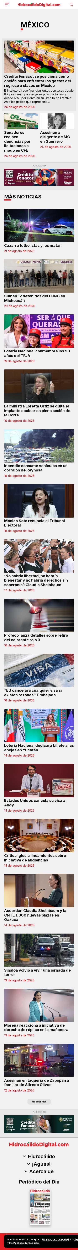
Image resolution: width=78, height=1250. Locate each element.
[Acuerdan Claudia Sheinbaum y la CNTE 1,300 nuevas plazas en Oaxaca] (39, 890)
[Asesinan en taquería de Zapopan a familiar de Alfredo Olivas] (39, 1060)
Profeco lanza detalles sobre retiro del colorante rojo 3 (36, 637)
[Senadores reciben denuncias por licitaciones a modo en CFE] (21, 121)
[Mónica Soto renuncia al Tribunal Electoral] (39, 501)
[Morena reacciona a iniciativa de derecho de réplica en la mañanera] (39, 1005)
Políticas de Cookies (26, 1242)
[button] (8, 4)
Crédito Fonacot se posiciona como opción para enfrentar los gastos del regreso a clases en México (37, 80)
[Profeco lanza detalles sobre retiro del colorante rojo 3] (39, 615)
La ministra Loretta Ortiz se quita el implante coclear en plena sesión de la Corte (37, 410)
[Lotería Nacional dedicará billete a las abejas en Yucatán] (39, 725)
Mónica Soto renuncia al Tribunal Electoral (34, 523)
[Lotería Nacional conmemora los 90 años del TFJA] (39, 331)
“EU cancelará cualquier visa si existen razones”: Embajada (33, 692)
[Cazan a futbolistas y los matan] (39, 225)
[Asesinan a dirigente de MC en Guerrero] (57, 121)
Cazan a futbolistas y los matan (33, 245)
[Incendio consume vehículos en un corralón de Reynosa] (39, 446)
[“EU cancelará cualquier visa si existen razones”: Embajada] (39, 670)
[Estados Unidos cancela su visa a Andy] (39, 780)
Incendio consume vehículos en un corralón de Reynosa (36, 468)
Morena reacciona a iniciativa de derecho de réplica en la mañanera (36, 1027)
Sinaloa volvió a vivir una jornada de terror (37, 972)
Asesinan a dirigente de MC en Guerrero (55, 137)
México (35, 25)
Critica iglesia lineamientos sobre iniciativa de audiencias (35, 857)
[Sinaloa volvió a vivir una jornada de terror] (39, 950)
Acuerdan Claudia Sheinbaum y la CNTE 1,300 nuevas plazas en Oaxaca (35, 915)
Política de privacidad (55, 1239)
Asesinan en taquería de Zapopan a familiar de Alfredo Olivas (36, 1082)
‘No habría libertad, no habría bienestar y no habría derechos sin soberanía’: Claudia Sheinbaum (36, 580)
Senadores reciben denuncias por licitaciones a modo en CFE (17, 141)
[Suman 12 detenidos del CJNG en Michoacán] (39, 276)
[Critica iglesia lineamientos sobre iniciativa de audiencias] (39, 835)
